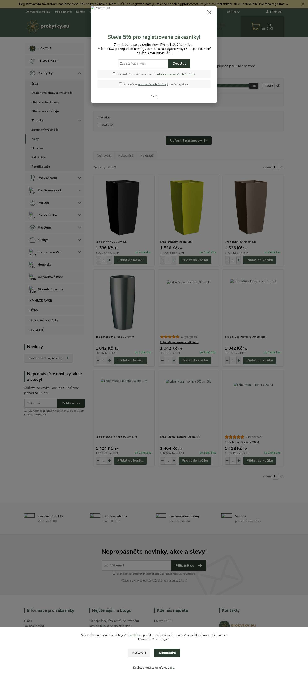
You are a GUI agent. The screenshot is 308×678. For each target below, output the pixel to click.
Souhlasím (167, 653)
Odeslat (179, 63)
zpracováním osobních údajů (153, 84)
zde (172, 668)
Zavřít (154, 96)
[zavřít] (209, 12)
